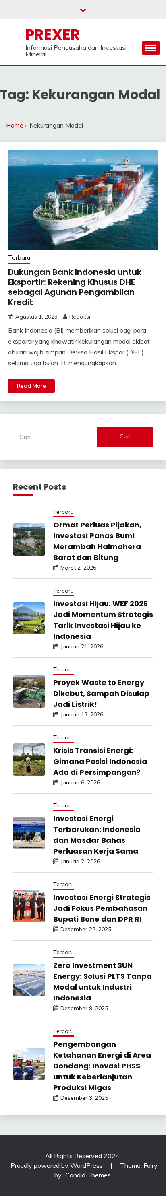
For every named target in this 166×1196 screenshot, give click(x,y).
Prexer (52, 34)
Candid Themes (88, 1175)
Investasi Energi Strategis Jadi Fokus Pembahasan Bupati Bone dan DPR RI (102, 908)
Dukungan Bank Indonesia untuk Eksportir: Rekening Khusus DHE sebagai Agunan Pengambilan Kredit (74, 287)
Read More (31, 385)
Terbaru (19, 257)
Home (14, 125)
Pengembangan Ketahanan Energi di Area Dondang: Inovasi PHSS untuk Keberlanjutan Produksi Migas (102, 1066)
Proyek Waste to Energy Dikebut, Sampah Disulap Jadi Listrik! (101, 693)
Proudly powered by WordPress (57, 1165)
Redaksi (79, 316)
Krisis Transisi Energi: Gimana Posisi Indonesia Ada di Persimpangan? (100, 761)
